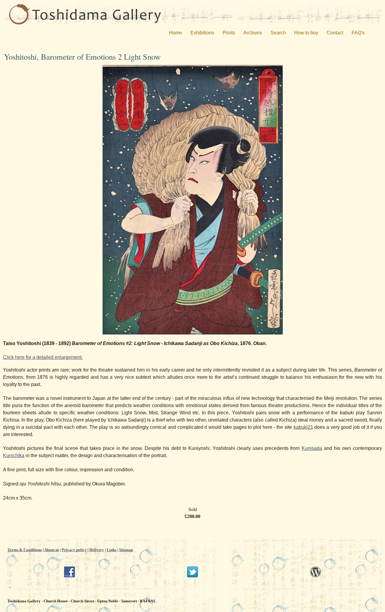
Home (175, 32)
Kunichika (13, 455)
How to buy (306, 32)
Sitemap (126, 550)
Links (111, 550)
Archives (252, 32)
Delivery (96, 550)
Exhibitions (202, 32)
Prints (229, 32)
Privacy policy (74, 550)
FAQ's (358, 32)
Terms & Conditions (25, 550)
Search (278, 32)
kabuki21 (303, 427)
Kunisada (312, 448)
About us (51, 550)
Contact (335, 32)
